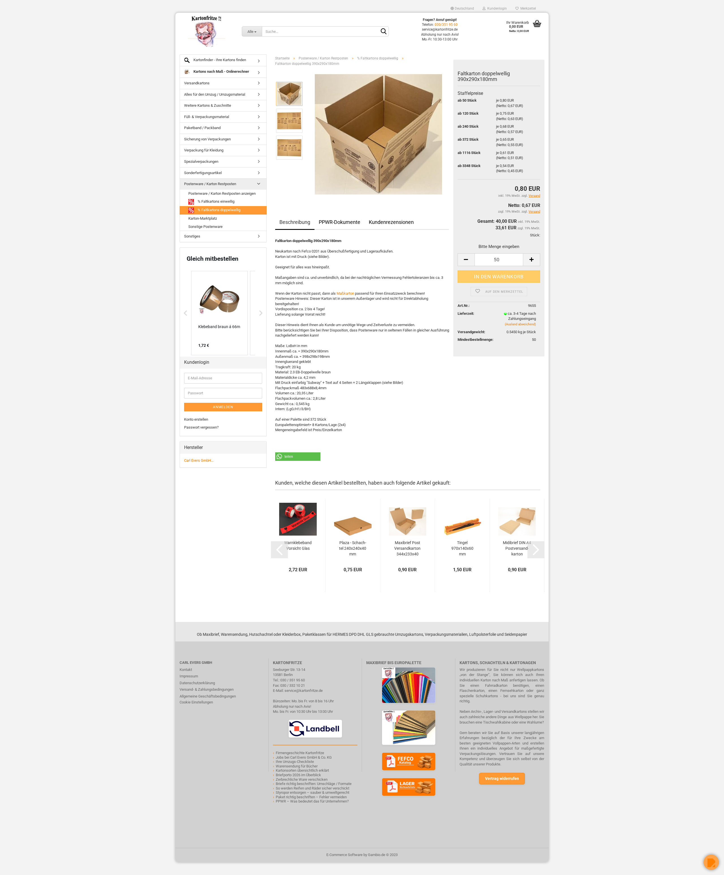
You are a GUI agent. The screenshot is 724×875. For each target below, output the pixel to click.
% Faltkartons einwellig (215, 202)
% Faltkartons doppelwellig (218, 210)
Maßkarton (345, 293)
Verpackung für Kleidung (203, 150)
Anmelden (223, 407)
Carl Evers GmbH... (199, 460)
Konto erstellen (196, 419)
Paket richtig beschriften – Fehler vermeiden (311, 797)
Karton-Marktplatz (202, 218)
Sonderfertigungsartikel (203, 173)
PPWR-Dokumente (339, 222)
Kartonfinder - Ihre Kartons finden (219, 60)
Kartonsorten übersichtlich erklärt (302, 770)
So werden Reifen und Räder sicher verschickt (312, 788)
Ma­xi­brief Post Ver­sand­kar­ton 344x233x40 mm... (407, 548)
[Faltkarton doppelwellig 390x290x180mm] (378, 134)
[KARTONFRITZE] (206, 31)
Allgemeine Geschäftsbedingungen (208, 696)
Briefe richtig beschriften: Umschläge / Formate (314, 784)
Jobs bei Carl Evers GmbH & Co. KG (304, 757)
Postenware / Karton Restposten (210, 184)
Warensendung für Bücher (297, 766)
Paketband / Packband (202, 128)
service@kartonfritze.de (304, 690)
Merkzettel (527, 8)
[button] (297, 456)
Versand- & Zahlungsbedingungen (207, 689)
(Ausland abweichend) (520, 324)
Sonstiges (192, 236)
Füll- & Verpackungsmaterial (206, 117)
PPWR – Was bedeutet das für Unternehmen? (312, 801)
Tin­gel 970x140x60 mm (462, 548)
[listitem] (219, 313)
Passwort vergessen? (201, 427)
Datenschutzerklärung (197, 683)
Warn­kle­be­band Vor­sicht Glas (298, 545)
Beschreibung (294, 222)
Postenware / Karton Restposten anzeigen (222, 193)
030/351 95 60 (446, 25)
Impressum (189, 676)
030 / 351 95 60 (292, 680)
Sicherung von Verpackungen (207, 139)
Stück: (535, 235)
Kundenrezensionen (391, 222)
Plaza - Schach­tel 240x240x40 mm (352, 548)
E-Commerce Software (344, 855)
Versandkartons (197, 83)
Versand (534, 211)
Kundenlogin (496, 8)
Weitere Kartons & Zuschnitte (207, 105)
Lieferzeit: (466, 313)
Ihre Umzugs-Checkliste (295, 762)
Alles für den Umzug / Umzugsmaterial (214, 94)
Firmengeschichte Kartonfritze (300, 753)
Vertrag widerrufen (502, 778)
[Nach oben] (15, 866)
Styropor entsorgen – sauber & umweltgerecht (312, 792)
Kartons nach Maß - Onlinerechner (221, 71)
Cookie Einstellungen (196, 702)
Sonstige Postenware (205, 226)
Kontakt (186, 670)
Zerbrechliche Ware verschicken (301, 779)
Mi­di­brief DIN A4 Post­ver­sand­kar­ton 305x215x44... (517, 548)
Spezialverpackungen (201, 161)
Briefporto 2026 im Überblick (298, 775)
